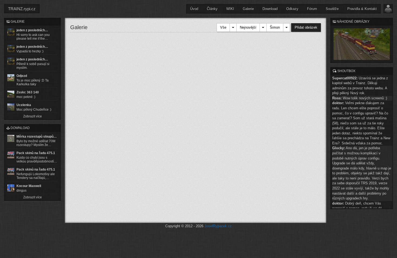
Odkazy (292, 9)
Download (270, 9)
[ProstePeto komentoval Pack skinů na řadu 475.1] (10, 171)
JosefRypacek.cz (218, 226)
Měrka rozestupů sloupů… (36, 136)
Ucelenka (23, 105)
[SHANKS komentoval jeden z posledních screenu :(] (10, 32)
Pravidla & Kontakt (362, 9)
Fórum (312, 9)
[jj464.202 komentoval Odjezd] (10, 77)
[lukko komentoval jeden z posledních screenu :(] (10, 48)
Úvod (194, 9)
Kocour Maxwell (28, 186)
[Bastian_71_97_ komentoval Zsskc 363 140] (10, 94)
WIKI (230, 9)
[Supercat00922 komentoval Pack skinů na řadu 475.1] (10, 154)
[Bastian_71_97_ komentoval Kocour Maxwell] (10, 187)
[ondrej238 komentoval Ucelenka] (10, 106)
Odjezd (21, 76)
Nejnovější (248, 27)
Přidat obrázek (306, 27)
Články (212, 9)
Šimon (275, 27)
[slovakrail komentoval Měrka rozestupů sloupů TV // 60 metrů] (10, 138)
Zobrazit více (32, 116)
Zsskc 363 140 (27, 92)
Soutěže (332, 9)
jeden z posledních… (32, 30)
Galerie (248, 9)
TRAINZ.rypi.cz (22, 8)
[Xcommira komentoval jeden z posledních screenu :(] (10, 61)
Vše (223, 27)
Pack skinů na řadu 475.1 (35, 153)
